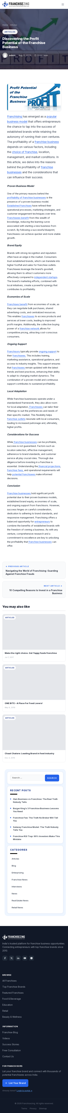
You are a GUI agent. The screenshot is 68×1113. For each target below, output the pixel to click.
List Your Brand (17, 1083)
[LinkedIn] (18, 958)
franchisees (28, 316)
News (14, 893)
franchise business (47, 141)
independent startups (45, 277)
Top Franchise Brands (13, 986)
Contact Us (8, 1056)
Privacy (33, 1108)
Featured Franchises (13, 992)
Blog (14, 865)
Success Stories (10, 1044)
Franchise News (20, 879)
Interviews (17, 886)
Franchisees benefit (18, 217)
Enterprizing (18, 872)
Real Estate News (20, 900)
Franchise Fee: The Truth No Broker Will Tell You (35, 819)
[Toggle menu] (63, 4)
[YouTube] (24, 958)
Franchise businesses (19, 493)
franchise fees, (15, 470)
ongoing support (47, 351)
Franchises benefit (17, 304)
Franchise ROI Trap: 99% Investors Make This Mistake (36, 837)
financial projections (49, 466)
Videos (6, 1038)
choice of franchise (24, 152)
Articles (13, 25)
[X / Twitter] (11, 958)
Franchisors (13, 351)
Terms (24, 1108)
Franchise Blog (10, 1032)
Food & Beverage (11, 998)
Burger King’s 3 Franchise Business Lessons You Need (36, 810)
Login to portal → (24, 1090)
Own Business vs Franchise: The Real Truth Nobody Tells (35, 800)
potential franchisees (24, 474)
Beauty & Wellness (12, 1016)
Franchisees (36, 406)
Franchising (15, 116)
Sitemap (43, 1108)
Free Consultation (11, 1050)
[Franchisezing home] (16, 4)
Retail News (17, 907)
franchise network (30, 328)
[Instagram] (31, 958)
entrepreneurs (42, 521)
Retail (5, 1010)
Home (5, 25)
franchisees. (19, 355)
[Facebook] (4, 958)
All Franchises (9, 980)
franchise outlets (16, 418)
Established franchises (19, 205)
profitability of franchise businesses (26, 197)
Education (7, 1004)
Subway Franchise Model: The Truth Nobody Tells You (36, 828)
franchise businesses (25, 442)
